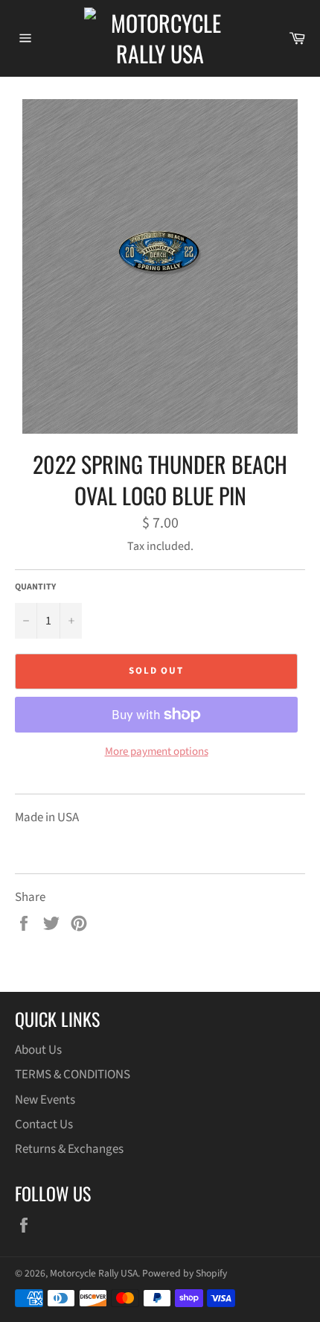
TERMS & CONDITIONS (72, 1075)
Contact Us (44, 1124)
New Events (45, 1100)
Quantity (35, 587)
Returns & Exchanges (69, 1149)
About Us (38, 1050)
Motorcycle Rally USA (94, 1273)
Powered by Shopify (184, 1273)
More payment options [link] (156, 751)
